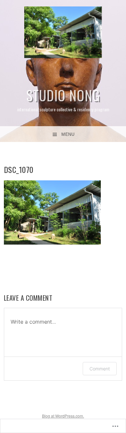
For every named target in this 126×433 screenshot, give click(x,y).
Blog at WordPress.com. (63, 415)
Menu (67, 134)
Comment (99, 368)
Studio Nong (63, 95)
